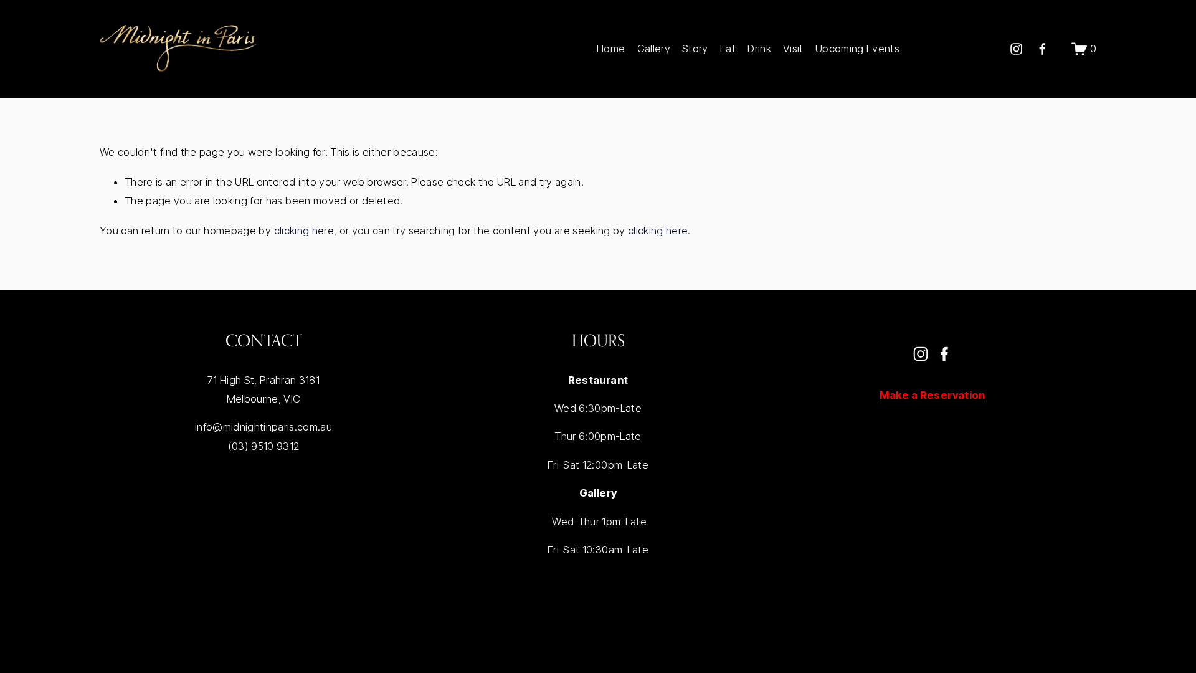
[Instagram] (1016, 49)
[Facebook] (1042, 49)
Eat (728, 48)
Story (695, 48)
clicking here (304, 230)
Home (611, 48)
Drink (759, 48)
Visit (793, 48)
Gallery (653, 48)
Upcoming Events (857, 48)
